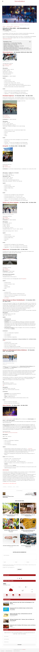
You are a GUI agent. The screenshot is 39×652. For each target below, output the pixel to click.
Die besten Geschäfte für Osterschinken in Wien (11, 545)
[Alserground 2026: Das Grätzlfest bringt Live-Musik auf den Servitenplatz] (6, 609)
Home (4, 24)
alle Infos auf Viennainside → (13, 432)
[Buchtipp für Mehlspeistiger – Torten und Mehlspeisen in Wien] (28, 508)
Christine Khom (6, 31)
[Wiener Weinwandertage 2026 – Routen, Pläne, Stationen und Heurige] (11, 508)
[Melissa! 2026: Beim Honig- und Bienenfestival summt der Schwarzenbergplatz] (6, 615)
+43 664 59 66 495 (7, 117)
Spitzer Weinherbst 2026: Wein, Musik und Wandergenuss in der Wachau (22, 603)
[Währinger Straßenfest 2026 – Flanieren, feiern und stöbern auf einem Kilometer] (6, 621)
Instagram (10, 64)
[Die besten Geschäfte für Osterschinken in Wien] (11, 539)
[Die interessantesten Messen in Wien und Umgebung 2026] (28, 539)
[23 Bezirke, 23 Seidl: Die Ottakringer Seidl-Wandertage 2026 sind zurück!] (28, 523)
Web (3, 64)
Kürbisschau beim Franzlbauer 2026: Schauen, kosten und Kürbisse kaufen (23, 626)
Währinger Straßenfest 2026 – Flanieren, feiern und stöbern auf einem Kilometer (22, 620)
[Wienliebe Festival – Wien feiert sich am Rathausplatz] (11, 523)
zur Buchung (30, 448)
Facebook (6, 64)
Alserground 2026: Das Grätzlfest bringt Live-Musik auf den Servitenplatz (21, 609)
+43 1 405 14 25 (6, 116)
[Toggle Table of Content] (29, 41)
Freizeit (8, 24)
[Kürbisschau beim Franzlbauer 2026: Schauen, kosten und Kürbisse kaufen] (6, 626)
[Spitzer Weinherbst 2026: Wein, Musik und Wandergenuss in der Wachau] (6, 604)
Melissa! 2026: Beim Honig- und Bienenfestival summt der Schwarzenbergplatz (21, 614)
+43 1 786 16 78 (6, 218)
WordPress (23, 649)
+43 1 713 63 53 (6, 65)
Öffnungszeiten (23, 278)
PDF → (5, 340)
